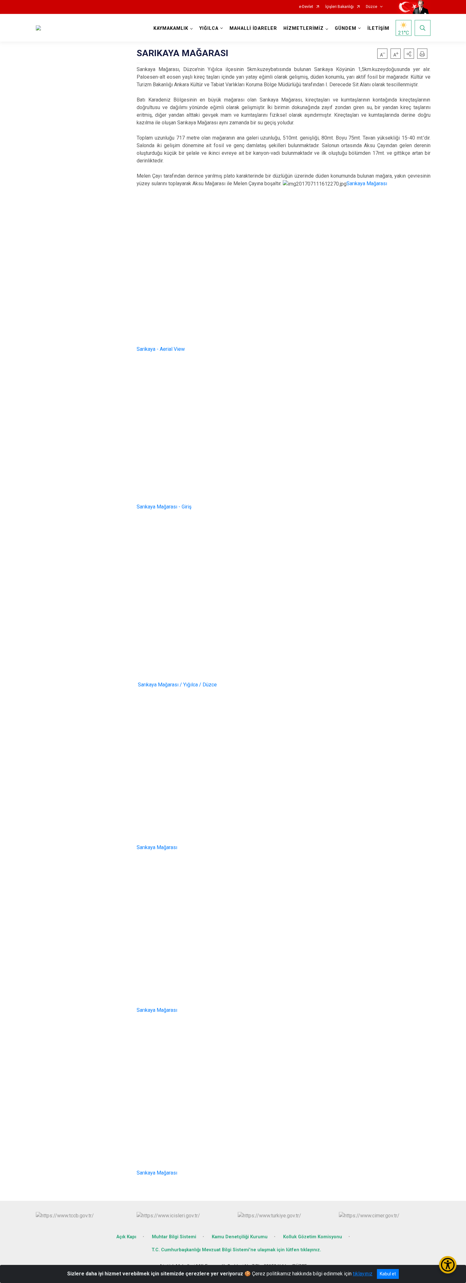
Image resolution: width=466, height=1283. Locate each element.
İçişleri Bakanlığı (339, 7)
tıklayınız (362, 1274)
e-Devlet (306, 7)
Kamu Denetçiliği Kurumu (240, 1237)
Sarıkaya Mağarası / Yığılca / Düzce (177, 685)
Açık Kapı (126, 1237)
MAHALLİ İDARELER (253, 28)
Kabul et (388, 1273)
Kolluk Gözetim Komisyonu (312, 1237)
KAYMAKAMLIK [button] (170, 28)
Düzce (371, 7)
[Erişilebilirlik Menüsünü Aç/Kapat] (447, 1264)
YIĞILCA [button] (208, 28)
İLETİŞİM (378, 28)
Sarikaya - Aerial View (161, 349)
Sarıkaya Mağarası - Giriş (164, 507)
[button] (409, 54)
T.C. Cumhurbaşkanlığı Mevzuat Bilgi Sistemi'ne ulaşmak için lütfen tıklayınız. (236, 1250)
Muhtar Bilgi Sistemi (174, 1237)
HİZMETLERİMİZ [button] (303, 28)
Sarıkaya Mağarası (366, 183)
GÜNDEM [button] (345, 28)
